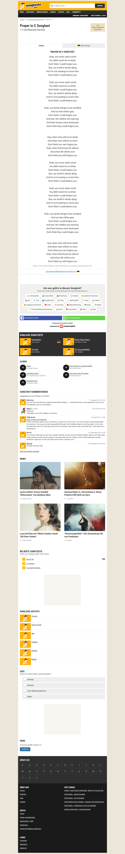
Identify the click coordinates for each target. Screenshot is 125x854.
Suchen (100, 6)
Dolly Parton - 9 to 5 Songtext (74, 798)
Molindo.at (23, 844)
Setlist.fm (23, 848)
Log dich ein (24, 396)
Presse (22, 790)
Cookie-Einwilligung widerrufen (30, 829)
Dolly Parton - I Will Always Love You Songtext (80, 806)
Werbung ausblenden (80, 15)
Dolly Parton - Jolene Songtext (74, 794)
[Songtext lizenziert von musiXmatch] (62, 326)
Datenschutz (24, 821)
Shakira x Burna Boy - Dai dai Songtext (77, 809)
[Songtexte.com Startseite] (31, 5)
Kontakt (22, 802)
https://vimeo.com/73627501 (37, 420)
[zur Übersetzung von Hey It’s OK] (103, 559)
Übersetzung (85, 46)
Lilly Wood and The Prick (34, 29)
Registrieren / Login (98, 15)
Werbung (23, 794)
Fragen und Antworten (27, 817)
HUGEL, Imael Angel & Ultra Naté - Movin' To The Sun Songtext (85, 790)
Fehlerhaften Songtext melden (62, 323)
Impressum (24, 825)
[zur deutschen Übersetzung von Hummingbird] (59, 341)
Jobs (21, 798)
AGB (31, 821)
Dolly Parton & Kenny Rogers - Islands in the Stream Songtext (85, 802)
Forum (22, 814)
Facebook (23, 840)
